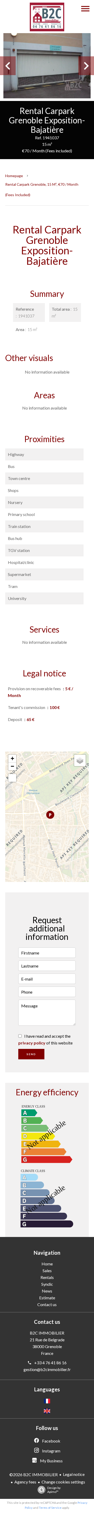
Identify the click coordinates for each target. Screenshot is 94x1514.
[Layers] (80, 760)
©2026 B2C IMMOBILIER (33, 1474)
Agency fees (25, 1481)
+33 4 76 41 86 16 (50, 1362)
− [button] (12, 766)
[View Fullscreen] (12, 778)
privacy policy (31, 1042)
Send (31, 1054)
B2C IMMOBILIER (47, 1332)
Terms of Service (50, 1507)
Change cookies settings (63, 1481)
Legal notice (74, 1474)
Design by (54, 1490)
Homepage (14, 175)
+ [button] (12, 758)
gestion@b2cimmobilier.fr (47, 1369)
